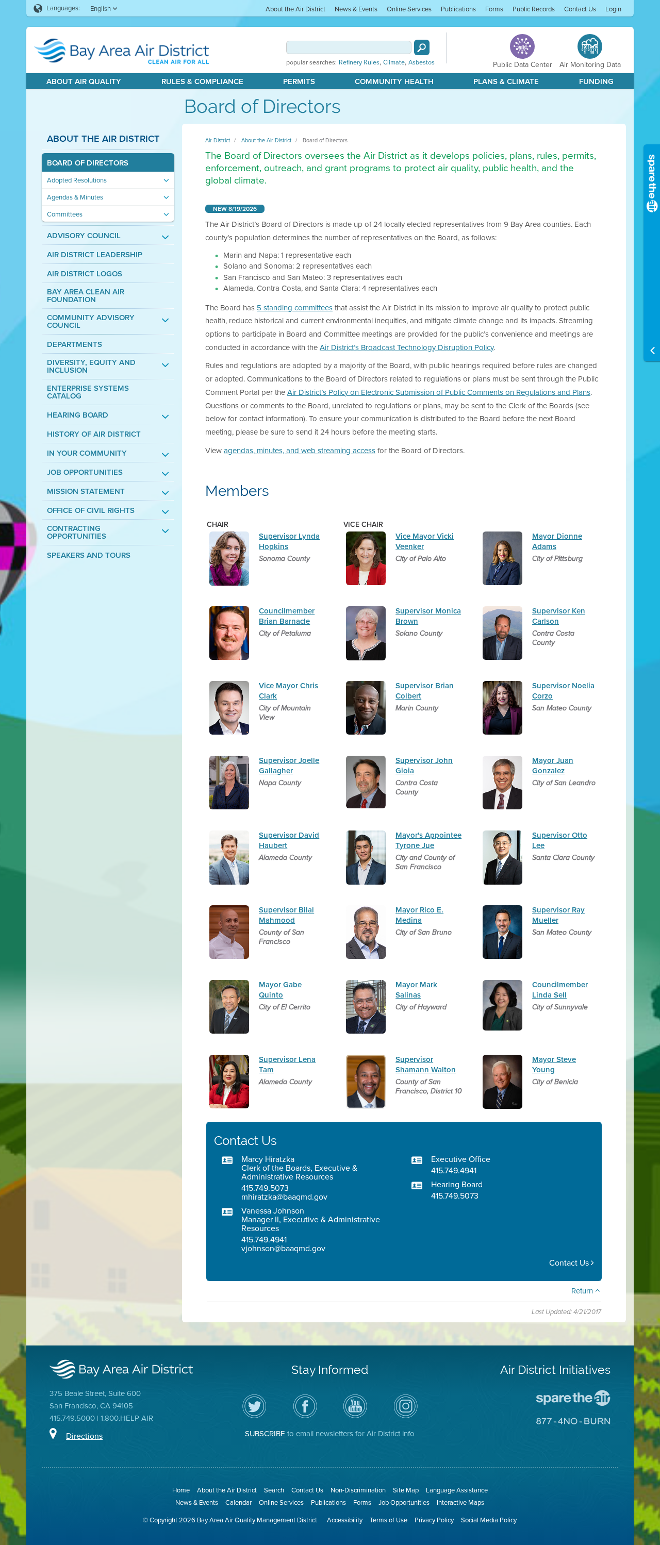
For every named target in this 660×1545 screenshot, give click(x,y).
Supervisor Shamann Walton (425, 1064)
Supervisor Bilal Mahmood (286, 914)
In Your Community (87, 453)
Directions (84, 1436)
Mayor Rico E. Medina (419, 914)
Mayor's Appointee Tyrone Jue (428, 840)
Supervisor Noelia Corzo (563, 690)
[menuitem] (295, 8)
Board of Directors (87, 163)
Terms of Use (388, 1520)
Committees (64, 214)
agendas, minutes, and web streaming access (299, 450)
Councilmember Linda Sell (560, 989)
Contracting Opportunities (76, 532)
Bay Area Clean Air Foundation (85, 296)
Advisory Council (84, 236)
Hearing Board (77, 415)
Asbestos (421, 62)
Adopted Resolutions (77, 180)
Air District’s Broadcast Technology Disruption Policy (406, 347)
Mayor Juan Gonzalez (552, 765)
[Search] (422, 47)
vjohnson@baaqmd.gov (283, 1248)
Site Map (406, 1490)
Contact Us (580, 9)
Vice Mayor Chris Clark (288, 690)
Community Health (394, 81)
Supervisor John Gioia (424, 765)
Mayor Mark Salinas (416, 989)
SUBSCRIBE (265, 1433)
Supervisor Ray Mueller (558, 914)
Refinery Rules (359, 62)
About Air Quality (83, 81)
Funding (596, 81)
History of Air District (94, 434)
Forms (494, 9)
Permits (299, 81)
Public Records (534, 9)
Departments (74, 344)
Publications (458, 9)
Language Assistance (457, 1490)
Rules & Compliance (202, 81)
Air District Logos (84, 274)
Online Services (409, 9)
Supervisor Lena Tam (287, 1064)
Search (274, 1490)
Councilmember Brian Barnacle (287, 615)
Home (181, 1490)
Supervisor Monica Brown (428, 615)
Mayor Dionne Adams (557, 541)
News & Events (356, 9)
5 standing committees (295, 307)
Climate (394, 62)
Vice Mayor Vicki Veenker (424, 541)
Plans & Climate (506, 81)
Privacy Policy (434, 1520)
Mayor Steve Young (554, 1064)
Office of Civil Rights (91, 510)
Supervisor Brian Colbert (424, 690)
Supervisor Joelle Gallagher (289, 765)
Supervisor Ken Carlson (558, 615)
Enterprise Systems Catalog (88, 392)
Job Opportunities (85, 472)
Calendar (238, 1502)
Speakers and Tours (88, 555)
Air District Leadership (94, 255)
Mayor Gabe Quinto (280, 989)
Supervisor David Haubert (289, 840)
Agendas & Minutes (75, 197)
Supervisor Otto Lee (559, 840)
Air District (217, 140)
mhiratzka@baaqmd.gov (284, 1197)
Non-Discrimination (358, 1490)
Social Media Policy (489, 1520)
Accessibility (344, 1520)
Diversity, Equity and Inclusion (91, 366)
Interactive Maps (460, 1502)
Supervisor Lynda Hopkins (289, 541)
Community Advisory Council (91, 321)
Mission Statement (86, 491)
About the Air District (295, 9)
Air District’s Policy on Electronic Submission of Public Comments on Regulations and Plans (438, 392)
